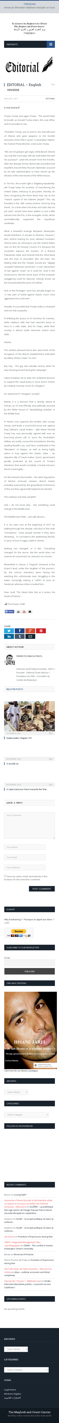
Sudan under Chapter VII (19, 737)
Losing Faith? (20, 1194)
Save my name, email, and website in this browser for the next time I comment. (26, 878)
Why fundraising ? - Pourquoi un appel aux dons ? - (29, 919)
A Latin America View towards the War (26, 789)
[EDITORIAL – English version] (29, 67)
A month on (12, 763)
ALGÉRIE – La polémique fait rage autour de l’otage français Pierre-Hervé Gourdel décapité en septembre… (28, 1210)
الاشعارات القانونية (12, 1397)
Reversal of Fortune (24, 1254)
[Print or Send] (24, 612)
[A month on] (29, 756)
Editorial (50, 98)
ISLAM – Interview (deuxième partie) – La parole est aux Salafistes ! (28, 1284)
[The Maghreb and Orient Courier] (29, 27)
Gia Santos (9, 1236)
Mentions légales (12, 1393)
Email (7, 957)
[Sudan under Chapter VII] (29, 718)
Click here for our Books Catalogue (21, 1070)
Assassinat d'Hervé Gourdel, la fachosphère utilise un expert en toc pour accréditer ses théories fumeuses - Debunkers (28, 1203)
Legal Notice (10, 1389)
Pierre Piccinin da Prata (29, 656)
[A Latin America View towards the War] (29, 782)
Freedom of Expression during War (35, 1236)
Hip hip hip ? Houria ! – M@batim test (22, 1281)
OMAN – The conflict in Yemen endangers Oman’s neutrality (28, 1247)
